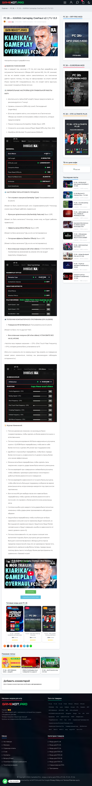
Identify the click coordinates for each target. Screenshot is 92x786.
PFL (78, 707)
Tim (79, 713)
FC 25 (55, 704)
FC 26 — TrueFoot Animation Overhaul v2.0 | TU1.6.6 (81, 265)
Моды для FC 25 (55, 745)
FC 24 (50, 704)
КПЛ (57, 716)
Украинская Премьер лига (81, 720)
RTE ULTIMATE (74, 710)
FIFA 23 (76, 704)
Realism (82, 707)
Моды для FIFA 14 (55, 762)
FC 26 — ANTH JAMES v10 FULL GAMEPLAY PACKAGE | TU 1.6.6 (81, 213)
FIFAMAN (51, 707)
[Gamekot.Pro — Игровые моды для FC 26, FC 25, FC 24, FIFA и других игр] (13, 2)
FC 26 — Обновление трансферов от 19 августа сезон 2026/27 (80, 235)
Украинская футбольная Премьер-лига (61, 723)
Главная (5, 8)
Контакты (6, 755)
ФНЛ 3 (61, 729)
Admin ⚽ (11, 22)
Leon (61, 707)
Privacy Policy (55, 780)
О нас (5, 751)
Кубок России (65, 716)
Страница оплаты (9, 748)
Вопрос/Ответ (8, 758)
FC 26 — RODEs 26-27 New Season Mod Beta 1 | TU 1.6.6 (81, 184)
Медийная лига (53, 720)
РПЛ (61, 720)
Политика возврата (10, 765)
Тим (65, 720)
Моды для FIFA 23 (55, 751)
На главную (7, 741)
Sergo (75, 713)
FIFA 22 (70, 704)
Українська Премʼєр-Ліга (56, 726)
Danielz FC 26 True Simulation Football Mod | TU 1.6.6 (81, 276)
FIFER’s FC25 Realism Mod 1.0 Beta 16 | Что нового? (30, 671)
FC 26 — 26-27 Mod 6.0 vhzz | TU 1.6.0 (50, 671)
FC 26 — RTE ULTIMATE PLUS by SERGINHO (51, 634)
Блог (5, 659)
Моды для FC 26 (55, 741)
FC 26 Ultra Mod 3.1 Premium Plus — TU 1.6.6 (81, 194)
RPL (67, 710)
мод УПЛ (72, 729)
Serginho (68, 713)
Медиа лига (79, 716)
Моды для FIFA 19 (55, 758)
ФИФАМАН (83, 726)
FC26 (65, 704)
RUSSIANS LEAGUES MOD (56, 713)
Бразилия (52, 716)
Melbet (67, 707)
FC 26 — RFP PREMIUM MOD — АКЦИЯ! (9, 671)
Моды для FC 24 (55, 748)
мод (66, 729)
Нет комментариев (40, 21)
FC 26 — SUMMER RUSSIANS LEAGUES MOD (15, 634)
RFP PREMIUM (53, 710)
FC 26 (12, 8)
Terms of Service (69, 780)
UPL (83, 713)
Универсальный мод (72, 726)
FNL (57, 707)
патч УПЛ (79, 729)
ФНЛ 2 (56, 729)
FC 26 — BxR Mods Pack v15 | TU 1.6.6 (81, 246)
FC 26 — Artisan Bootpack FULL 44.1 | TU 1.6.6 (81, 255)
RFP (88, 707)
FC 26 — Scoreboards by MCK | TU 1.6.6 (81, 203)
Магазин (6, 745)
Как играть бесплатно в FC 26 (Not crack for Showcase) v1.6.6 (81, 224)
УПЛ (69, 720)
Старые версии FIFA (56, 765)
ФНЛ (50, 729)
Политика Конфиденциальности (15, 762)
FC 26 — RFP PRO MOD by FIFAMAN (33, 634)
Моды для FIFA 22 (55, 755)
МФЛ (72, 716)
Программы (53, 768)
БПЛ (87, 713)
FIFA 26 (82, 704)
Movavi (73, 707)
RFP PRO (61, 710)
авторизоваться (36, 684)
